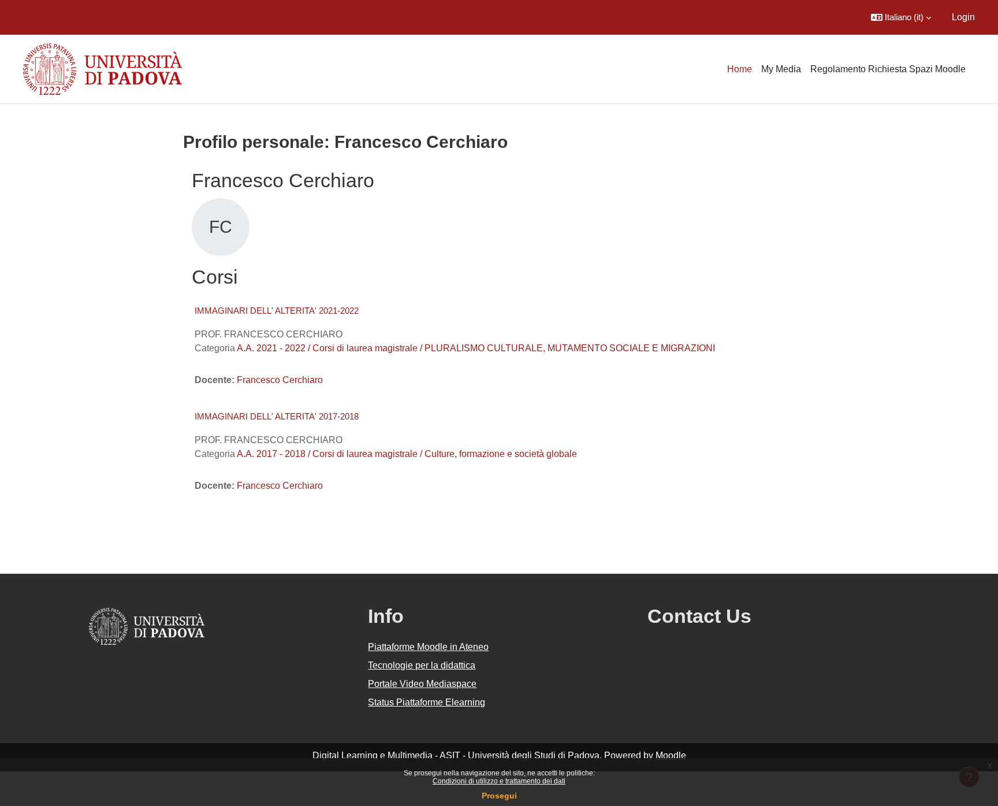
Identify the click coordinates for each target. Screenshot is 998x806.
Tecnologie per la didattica (421, 665)
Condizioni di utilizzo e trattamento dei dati (499, 781)
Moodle (671, 755)
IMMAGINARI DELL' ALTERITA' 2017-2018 (277, 416)
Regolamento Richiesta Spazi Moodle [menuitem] (888, 69)
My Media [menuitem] (781, 69)
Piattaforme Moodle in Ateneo (428, 647)
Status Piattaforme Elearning (426, 702)
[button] (901, 17)
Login (963, 17)
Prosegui (499, 795)
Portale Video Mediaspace (422, 684)
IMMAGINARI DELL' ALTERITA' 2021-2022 (277, 310)
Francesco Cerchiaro (280, 380)
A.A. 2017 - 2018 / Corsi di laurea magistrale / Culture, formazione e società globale (407, 454)
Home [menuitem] (739, 69)
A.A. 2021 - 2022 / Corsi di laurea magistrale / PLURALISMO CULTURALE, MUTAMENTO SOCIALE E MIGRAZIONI (476, 348)
